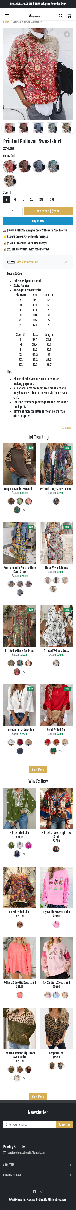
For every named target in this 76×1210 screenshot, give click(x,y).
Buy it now (38, 221)
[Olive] (11, 663)
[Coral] (20, 995)
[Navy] (56, 580)
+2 (24, 509)
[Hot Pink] (28, 584)
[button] (7, 16)
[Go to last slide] (4, 128)
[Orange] (56, 742)
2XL (41, 199)
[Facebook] (34, 1191)
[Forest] (17, 510)
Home (6, 22)
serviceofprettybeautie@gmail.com (26, 1152)
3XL (52, 199)
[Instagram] (41, 1191)
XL (31, 199)
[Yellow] (11, 584)
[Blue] (39, 166)
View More (38, 770)
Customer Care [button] (12, 1175)
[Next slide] (71, 131)
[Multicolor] (56, 501)
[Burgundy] (28, 1069)
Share (68, 427)
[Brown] (24, 166)
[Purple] (20, 924)
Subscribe (64, 1124)
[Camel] (10, 180)
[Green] (53, 166)
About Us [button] (8, 1165)
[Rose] (28, 845)
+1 (60, 589)
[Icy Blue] (48, 580)
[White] (28, 663)
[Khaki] (65, 580)
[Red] (10, 166)
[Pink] (28, 501)
